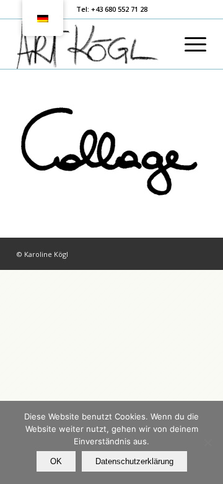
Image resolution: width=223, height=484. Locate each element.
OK (56, 461)
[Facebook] (178, 253)
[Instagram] (197, 253)
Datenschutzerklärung (134, 461)
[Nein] (207, 442)
